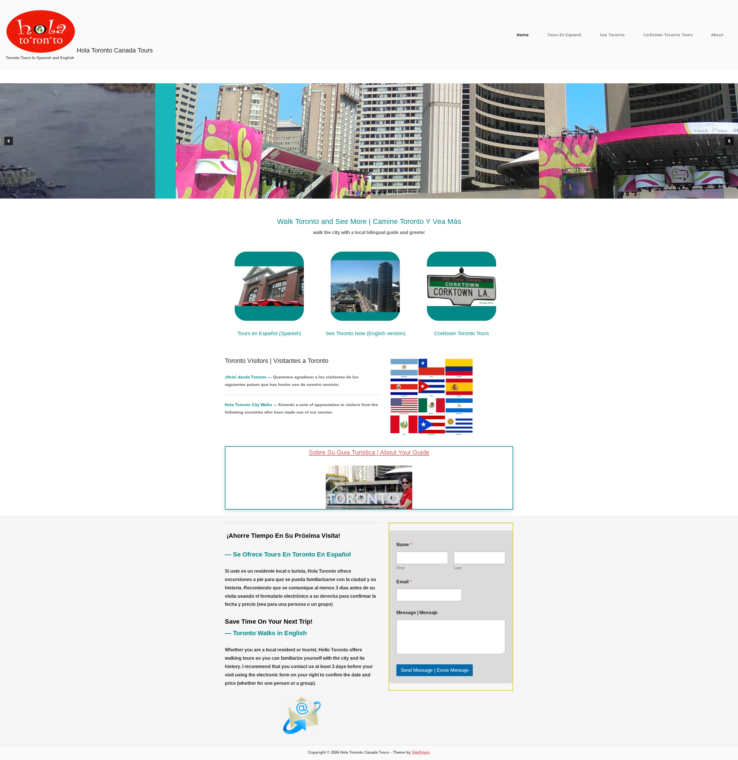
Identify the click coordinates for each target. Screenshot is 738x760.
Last (458, 567)
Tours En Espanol (564, 35)
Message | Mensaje (417, 612)
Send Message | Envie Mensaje (434, 670)
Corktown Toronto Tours (668, 35)
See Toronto (612, 35)
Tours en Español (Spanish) (269, 333)
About (717, 35)
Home (523, 35)
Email (403, 581)
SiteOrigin (421, 752)
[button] (8, 141)
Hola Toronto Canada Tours (115, 50)
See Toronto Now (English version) (365, 333)
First (400, 567)
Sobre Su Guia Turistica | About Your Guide (369, 452)
